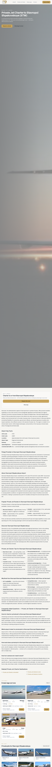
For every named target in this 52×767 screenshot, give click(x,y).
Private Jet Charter (21, 2)
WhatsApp (26, 404)
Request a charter (7, 26)
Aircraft (14, 2)
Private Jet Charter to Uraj (34, 671)
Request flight (46, 2)
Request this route (26, 401)
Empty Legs (29, 2)
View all (47, 682)
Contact (35, 2)
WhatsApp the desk (19, 26)
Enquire (21, 709)
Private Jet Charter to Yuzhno (35, 674)
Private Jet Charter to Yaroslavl (10, 672)
